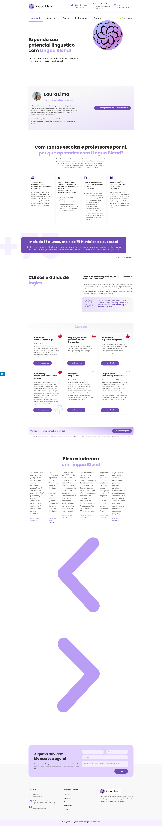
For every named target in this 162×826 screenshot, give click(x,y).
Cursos (66, 18)
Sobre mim (52, 18)
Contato (98, 18)
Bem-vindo (35, 18)
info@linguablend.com (123, 7)
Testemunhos (81, 18)
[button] (78, 575)
